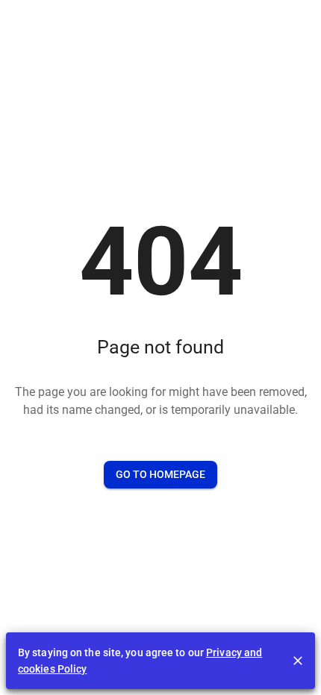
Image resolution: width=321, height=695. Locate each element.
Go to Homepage (160, 474)
